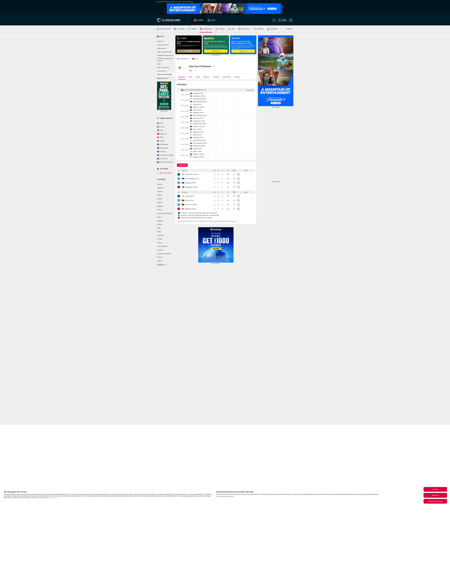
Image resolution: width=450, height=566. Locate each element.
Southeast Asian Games (165, 55)
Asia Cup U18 (161, 71)
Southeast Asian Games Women (165, 60)
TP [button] (228, 170)
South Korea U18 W (191, 174)
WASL (159, 64)
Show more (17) (162, 78)
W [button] (218, 170)
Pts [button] (234, 170)
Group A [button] (184, 170)
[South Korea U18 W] (183, 174)
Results (206, 77)
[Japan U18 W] (183, 196)
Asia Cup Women (163, 45)
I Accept (435, 489)
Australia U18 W (190, 183)
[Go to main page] (170, 20)
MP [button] (215, 170)
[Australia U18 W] (183, 183)
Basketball (184, 59)
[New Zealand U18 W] (183, 178)
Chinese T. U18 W (191, 205)
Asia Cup (160, 41)
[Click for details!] (216, 94)
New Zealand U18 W (192, 179)
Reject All (435, 495)
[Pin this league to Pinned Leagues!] (214, 66)
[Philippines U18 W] (183, 187)
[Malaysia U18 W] (183, 209)
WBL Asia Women (163, 67)
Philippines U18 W (191, 187)
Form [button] (245, 170)
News (198, 77)
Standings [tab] (182, 165)
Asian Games (161, 48)
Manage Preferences (435, 501)
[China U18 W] (183, 200)
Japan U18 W (189, 196)
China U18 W (189, 200)
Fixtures (216, 77)
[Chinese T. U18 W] (183, 204)
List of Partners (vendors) (225, 496)
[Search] (274, 20)
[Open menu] (290, 20)
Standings (227, 77)
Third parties (53, 497)
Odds (191, 77)
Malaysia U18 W (190, 209)
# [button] (178, 170)
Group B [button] (184, 192)
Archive (237, 77)
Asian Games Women (164, 52)
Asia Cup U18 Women (164, 74)
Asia (197, 59)
